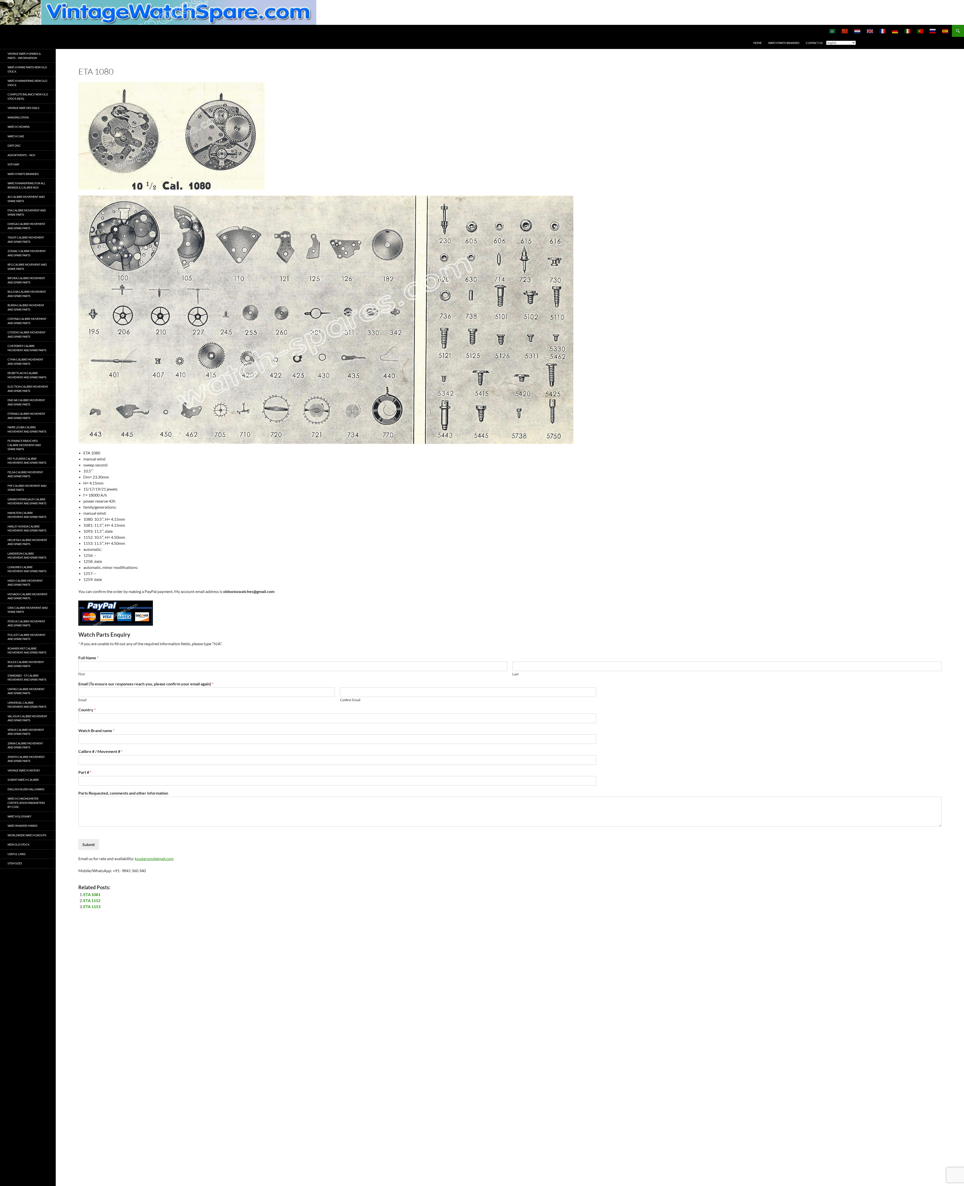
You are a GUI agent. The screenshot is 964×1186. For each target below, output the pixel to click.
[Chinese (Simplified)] (845, 31)
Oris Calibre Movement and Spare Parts (28, 610)
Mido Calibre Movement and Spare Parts (25, 582)
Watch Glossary (19, 816)
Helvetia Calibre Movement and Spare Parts (27, 542)
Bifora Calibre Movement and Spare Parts (26, 280)
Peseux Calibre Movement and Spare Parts (26, 623)
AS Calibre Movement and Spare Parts (26, 199)
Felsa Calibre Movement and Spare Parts (25, 474)
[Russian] (933, 31)
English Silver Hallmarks (26, 789)
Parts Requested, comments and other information (123, 793)
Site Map (13, 164)
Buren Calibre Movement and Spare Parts (26, 307)
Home (757, 42)
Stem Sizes (15, 863)
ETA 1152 (91, 900)
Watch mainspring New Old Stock (27, 83)
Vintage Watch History (24, 770)
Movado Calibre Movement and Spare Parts (27, 596)
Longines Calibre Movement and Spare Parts (27, 569)
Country (87, 709)
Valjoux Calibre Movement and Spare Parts (27, 718)
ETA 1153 (91, 906)
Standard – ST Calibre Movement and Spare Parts (27, 677)
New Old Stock (18, 844)
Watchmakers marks (22, 825)
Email (82, 700)
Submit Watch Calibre (23, 779)
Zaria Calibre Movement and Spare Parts (25, 745)
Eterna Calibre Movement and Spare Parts (26, 416)
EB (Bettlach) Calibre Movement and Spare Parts (27, 375)
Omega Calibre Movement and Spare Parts (26, 226)
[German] (895, 31)
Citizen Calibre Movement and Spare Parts (26, 334)
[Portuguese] (920, 31)
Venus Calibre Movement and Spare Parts (26, 732)
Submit (88, 844)
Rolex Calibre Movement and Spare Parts (26, 664)
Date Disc (14, 145)
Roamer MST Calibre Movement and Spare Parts (27, 650)
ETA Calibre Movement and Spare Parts (27, 212)
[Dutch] (857, 31)
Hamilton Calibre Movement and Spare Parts (27, 515)
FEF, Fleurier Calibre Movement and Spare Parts (27, 460)
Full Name (88, 657)
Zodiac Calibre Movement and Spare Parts (27, 253)
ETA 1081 (91, 894)
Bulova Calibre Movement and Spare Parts (27, 294)
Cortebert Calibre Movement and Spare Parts (27, 348)
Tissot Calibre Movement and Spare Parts (26, 239)
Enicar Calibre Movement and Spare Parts (26, 402)
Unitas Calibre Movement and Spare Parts (26, 691)
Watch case (16, 136)
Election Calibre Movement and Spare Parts (28, 388)
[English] (870, 31)
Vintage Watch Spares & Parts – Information (24, 56)
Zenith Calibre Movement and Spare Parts (26, 759)
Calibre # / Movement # (100, 751)
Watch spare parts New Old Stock (27, 69)
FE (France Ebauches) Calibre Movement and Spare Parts (24, 445)
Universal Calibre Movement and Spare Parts (27, 704)
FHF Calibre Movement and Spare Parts (27, 488)
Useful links (17, 854)
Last (515, 674)
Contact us (814, 42)
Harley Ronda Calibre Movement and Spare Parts (27, 528)
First (81, 674)
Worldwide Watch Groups (27, 835)
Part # (84, 772)
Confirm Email (350, 700)
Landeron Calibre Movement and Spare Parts (27, 555)
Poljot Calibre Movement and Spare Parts (26, 637)
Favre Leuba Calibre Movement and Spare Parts (27, 429)
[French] (882, 31)
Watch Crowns (19, 126)
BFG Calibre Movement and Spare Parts (27, 266)
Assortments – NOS (21, 155)
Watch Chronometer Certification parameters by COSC (26, 802)
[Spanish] (945, 31)
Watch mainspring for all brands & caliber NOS (26, 185)
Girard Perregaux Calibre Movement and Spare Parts (27, 501)
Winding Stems (18, 117)
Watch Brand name (96, 730)
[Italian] (907, 31)
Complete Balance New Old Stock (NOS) (28, 96)
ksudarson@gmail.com (154, 858)
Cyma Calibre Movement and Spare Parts (25, 361)
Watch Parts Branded (783, 42)
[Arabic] (832, 31)
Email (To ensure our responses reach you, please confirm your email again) (145, 683)
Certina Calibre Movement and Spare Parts (27, 321)
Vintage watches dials (23, 107)
